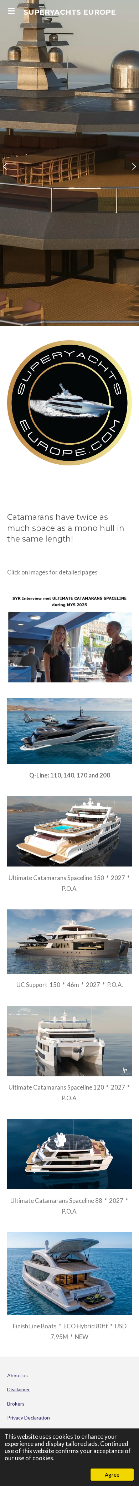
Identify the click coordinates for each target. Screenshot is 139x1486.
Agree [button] (112, 1474)
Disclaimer (18, 1389)
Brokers (16, 1404)
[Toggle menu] (11, 11)
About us (17, 1375)
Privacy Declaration (28, 1418)
